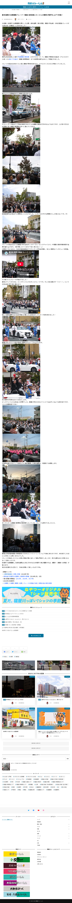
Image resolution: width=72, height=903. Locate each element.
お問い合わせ (40, 864)
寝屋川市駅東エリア (8, 784)
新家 (13, 787)
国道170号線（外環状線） (57, 779)
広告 (38, 843)
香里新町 (57, 789)
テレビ (5, 779)
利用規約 (39, 854)
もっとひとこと (36, 635)
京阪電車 (29, 779)
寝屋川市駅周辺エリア (58, 782)
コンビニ (47, 776)
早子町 (25, 787)
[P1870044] (21, 109)
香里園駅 (49, 789)
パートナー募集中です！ (7, 819)
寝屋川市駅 (46, 782)
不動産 (38, 845)
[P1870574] (21, 328)
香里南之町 (32, 789)
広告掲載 (39, 861)
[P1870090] (21, 198)
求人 (38, 840)
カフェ (40, 776)
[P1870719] (21, 478)
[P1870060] (21, 142)
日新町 (19, 787)
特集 (38, 829)
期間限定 (39, 787)
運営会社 (39, 859)
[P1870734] (21, 41)
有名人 (5, 656)
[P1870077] (21, 170)
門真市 (14, 789)
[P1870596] (21, 419)
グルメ (38, 826)
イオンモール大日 (31, 776)
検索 (68, 758)
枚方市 (53, 787)
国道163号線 (45, 779)
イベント (29, 19)
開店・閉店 (39, 824)
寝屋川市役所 (38, 782)
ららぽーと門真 (7, 776)
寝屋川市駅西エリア (21, 784)
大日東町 (6, 782)
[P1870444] (21, 299)
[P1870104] (21, 229)
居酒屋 (31, 784)
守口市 (18, 782)
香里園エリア (41, 789)
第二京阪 (64, 787)
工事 (37, 784)
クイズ (38, 838)
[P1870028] (21, 78)
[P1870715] (21, 538)
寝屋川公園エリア (27, 782)
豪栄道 (17, 656)
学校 (12, 782)
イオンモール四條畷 (19, 776)
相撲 (11, 656)
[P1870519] (21, 358)
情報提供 (39, 821)
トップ (38, 819)
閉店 (20, 789)
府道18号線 (6, 787)
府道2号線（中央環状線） (47, 784)
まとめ (38, 831)
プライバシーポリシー (42, 857)
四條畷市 (37, 779)
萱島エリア (6, 789)
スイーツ (55, 776)
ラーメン (12, 779)
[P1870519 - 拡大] (21, 385)
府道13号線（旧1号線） (62, 784)
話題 (38, 833)
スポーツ (62, 776)
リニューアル (21, 779)
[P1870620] (21, 448)
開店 (25, 789)
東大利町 (46, 787)
